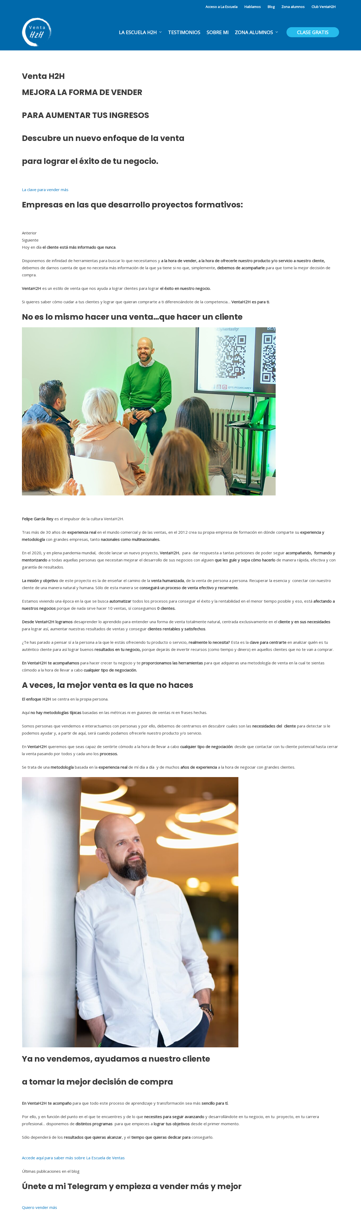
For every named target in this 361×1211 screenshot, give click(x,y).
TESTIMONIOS (184, 32)
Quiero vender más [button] (39, 1207)
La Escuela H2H (138, 32)
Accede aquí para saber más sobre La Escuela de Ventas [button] (73, 1157)
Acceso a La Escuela (222, 6)
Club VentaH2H (324, 6)
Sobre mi (218, 32)
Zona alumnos (293, 6)
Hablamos (252, 6)
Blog (271, 6)
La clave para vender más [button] (45, 189)
